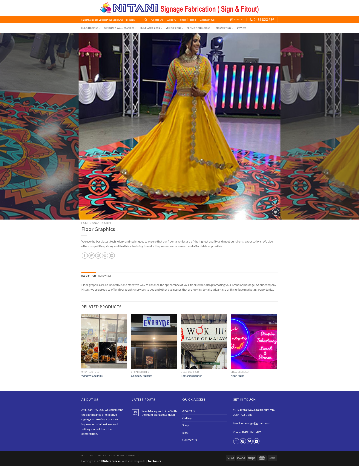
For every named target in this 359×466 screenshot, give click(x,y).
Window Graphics (92, 375)
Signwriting (223, 28)
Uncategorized (102, 222)
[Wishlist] (275, 212)
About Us (157, 19)
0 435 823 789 (251, 432)
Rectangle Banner (191, 375)
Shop (183, 19)
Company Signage (141, 375)
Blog (193, 19)
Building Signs (89, 28)
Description (88, 276)
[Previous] (12, 126)
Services (241, 28)
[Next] (347, 126)
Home (85, 222)
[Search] (146, 19)
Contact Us (207, 19)
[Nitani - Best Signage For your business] (179, 8)
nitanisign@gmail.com (255, 423)
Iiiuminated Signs (150, 28)
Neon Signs (237, 375)
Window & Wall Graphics (119, 28)
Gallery (171, 19)
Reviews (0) (104, 276)
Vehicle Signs (173, 28)
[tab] (88, 275)
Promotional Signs (198, 28)
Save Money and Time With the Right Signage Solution (159, 412)
